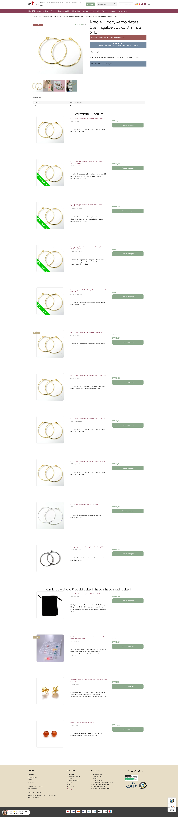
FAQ (41, 5)
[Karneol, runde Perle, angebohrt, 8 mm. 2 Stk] (50, 738)
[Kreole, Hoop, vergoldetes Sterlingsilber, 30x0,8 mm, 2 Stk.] (50, 391)
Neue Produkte (97, 774)
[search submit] (115, 4)
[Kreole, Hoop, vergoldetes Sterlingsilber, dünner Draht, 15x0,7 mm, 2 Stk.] (50, 306)
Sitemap (69, 789)
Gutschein (113, 11)
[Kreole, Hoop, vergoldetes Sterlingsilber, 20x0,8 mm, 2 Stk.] (50, 434)
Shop (79, 3)
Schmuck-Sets (97, 776)
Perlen (95, 778)
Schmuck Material (98, 780)
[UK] (139, 4)
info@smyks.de (32, 788)
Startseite (43, 3)
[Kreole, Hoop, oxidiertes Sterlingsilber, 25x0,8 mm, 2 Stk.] (50, 563)
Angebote (40, 11)
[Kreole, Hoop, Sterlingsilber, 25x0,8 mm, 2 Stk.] (50, 520)
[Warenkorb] (148, 4)
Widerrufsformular (71, 3)
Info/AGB (62, 3)
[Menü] (169, 798)
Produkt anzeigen (128, 125)
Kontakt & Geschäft (53, 3)
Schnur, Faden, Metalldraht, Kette (103, 782)
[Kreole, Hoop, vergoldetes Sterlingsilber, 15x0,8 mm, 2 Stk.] (50, 477)
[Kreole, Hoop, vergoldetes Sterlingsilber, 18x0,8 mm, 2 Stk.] (50, 134)
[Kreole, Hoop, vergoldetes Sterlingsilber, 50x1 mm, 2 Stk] (50, 348)
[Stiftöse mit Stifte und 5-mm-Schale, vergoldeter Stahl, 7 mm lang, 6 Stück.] (50, 695)
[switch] (172, 810)
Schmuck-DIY (90, 4)
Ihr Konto (71, 786)
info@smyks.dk (119, 38)
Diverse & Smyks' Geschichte (101, 788)
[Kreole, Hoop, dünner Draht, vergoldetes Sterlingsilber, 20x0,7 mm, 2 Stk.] (50, 263)
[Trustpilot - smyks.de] (131, 778)
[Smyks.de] (33, 4)
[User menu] (142, 4)
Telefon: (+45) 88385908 (35, 786)
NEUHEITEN (32, 11)
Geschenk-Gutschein (99, 786)
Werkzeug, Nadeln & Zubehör (101, 784)
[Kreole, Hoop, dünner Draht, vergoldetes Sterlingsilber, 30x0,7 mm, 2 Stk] (50, 177)
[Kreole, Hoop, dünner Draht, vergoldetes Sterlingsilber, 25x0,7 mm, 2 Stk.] (50, 220)
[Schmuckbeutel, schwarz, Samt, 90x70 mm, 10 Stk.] (50, 610)
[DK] (135, 4)
